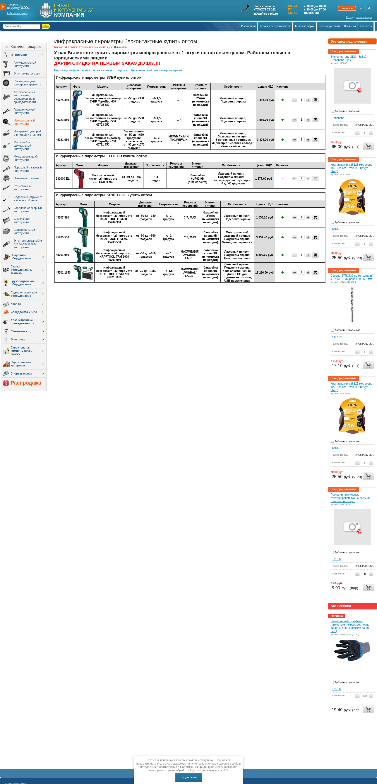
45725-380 (62, 100)
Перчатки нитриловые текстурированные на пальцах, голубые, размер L (351, 498)
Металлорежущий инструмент (26, 158)
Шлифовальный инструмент (24, 231)
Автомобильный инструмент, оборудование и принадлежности (25, 97)
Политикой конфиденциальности (201, 766)
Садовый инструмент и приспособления (28, 198)
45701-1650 (63, 272)
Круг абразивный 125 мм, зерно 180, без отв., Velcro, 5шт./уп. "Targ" (351, 168)
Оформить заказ (17, 13)
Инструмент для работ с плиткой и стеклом (29, 133)
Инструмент (72, 47)
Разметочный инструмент (22, 187)
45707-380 (62, 217)
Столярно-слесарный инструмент (28, 209)
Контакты (366, 26)
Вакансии (350, 26)
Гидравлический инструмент (24, 111)
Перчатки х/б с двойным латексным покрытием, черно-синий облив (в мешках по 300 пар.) (350, 626)
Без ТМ (336, 559)
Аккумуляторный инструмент (25, 64)
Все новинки (341, 606)
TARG (335, 229)
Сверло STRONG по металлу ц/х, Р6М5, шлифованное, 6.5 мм (352, 277)
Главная (58, 47)
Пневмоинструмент (26, 178)
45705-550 (62, 237)
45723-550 (62, 119)
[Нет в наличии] (315, 178)
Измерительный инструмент (24, 122)
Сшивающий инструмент (22, 220)
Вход (349, 17)
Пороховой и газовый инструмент (28, 169)
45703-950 (62, 255)
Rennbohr (338, 118)
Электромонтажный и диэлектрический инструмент (28, 244)
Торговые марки (304, 26)
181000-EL (63, 178)
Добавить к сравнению (347, 111)
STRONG (338, 336)
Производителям (329, 26)
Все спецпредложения (349, 41)
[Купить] (315, 99)
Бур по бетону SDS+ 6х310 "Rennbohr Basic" (348, 58)
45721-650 (62, 139)
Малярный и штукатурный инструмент (22, 146)
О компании (248, 26)
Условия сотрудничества (275, 26)
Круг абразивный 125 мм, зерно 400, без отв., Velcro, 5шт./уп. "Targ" (351, 387)
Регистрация (364, 17)
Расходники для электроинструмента (27, 83)
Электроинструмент (27, 73)
